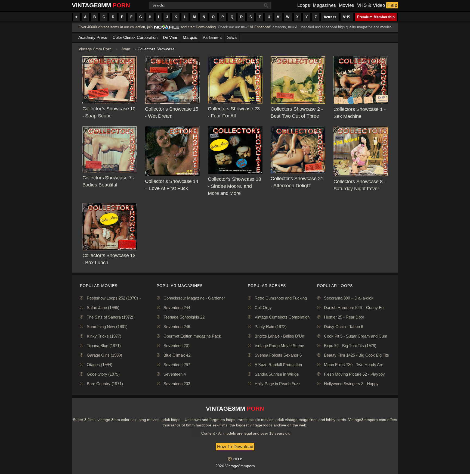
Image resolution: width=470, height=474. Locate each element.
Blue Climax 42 (176, 355)
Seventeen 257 (176, 364)
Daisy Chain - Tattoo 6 (343, 326)
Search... (158, 5)
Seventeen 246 (176, 326)
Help (392, 5)
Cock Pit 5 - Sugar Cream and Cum (355, 336)
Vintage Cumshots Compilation (282, 317)
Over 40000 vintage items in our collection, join (116, 27)
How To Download (235, 446)
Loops (303, 5)
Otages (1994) (99, 364)
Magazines (324, 5)
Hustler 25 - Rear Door (344, 317)
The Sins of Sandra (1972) (110, 317)
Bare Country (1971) (105, 383)
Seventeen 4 (174, 374)
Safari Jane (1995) (103, 307)
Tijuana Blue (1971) (104, 345)
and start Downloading (198, 27)
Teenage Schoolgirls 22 (184, 317)
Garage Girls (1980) (104, 355)
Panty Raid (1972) (271, 326)
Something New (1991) (107, 326)
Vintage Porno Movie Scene (279, 345)
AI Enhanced (260, 27)
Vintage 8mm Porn (95, 49)
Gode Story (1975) (103, 374)
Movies (346, 5)
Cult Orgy (263, 307)
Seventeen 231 (176, 345)
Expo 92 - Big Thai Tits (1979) (350, 345)
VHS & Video (371, 5)
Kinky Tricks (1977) (104, 336)
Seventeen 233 (176, 383)
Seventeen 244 (176, 307)
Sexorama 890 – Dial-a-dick (348, 298)
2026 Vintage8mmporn (235, 466)
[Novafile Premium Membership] (166, 29)
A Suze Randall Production (278, 364)
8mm (126, 49)
